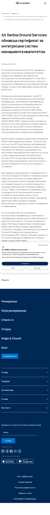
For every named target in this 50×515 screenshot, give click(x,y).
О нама (4, 399)
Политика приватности (25, 488)
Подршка (5, 381)
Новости (15, 13)
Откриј (6, 329)
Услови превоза (25, 482)
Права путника (25, 493)
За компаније (7, 390)
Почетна (5, 13)
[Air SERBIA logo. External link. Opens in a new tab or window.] (3, 247)
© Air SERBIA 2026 (25, 476)
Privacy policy (43, 245)
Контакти (5, 408)
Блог (4, 347)
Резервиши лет (9, 356)
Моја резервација (13, 310)
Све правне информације (25, 499)
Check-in (7, 320)
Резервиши (9, 301)
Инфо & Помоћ (11, 338)
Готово (8, 441)
